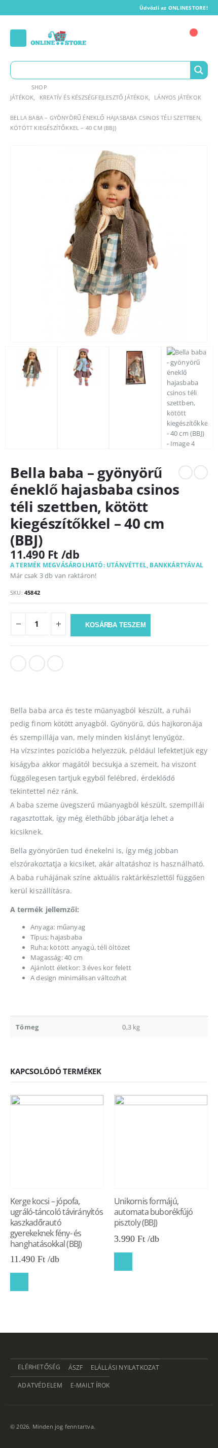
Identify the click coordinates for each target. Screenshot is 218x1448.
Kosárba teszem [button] (19, 1282)
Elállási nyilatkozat (125, 1367)
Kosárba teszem (115, 625)
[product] (57, 1141)
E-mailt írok (90, 1385)
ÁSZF (75, 1367)
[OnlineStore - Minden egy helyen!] (58, 38)
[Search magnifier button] (198, 70)
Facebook (18, 663)
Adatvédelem (40, 1385)
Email (55, 663)
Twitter (37, 663)
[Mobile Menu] (18, 38)
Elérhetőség (39, 1367)
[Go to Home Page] (13, 87)
